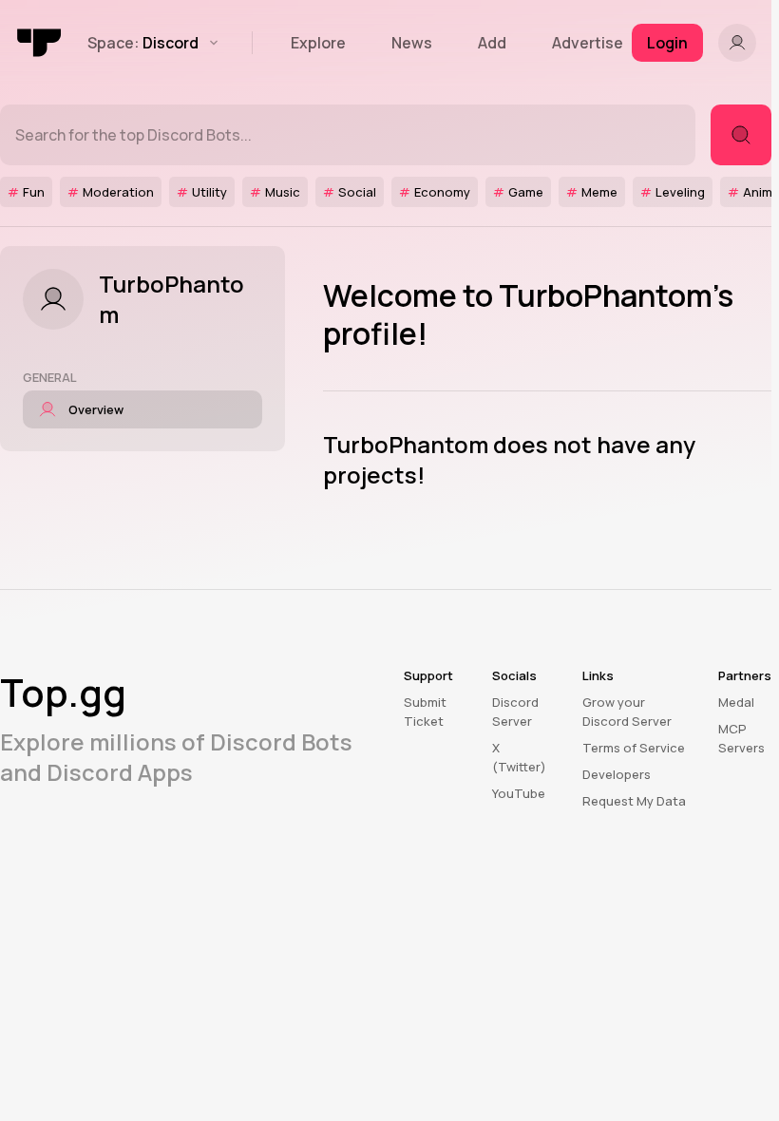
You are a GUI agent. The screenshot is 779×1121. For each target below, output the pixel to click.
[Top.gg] (40, 42)
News (411, 42)
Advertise (587, 42)
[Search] (741, 134)
